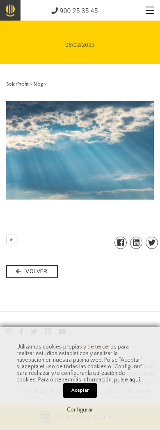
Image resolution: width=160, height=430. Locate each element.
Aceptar (80, 390)
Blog (38, 84)
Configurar (80, 410)
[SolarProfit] (10, 10)
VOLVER (36, 271)
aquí (134, 380)
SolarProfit (17, 84)
